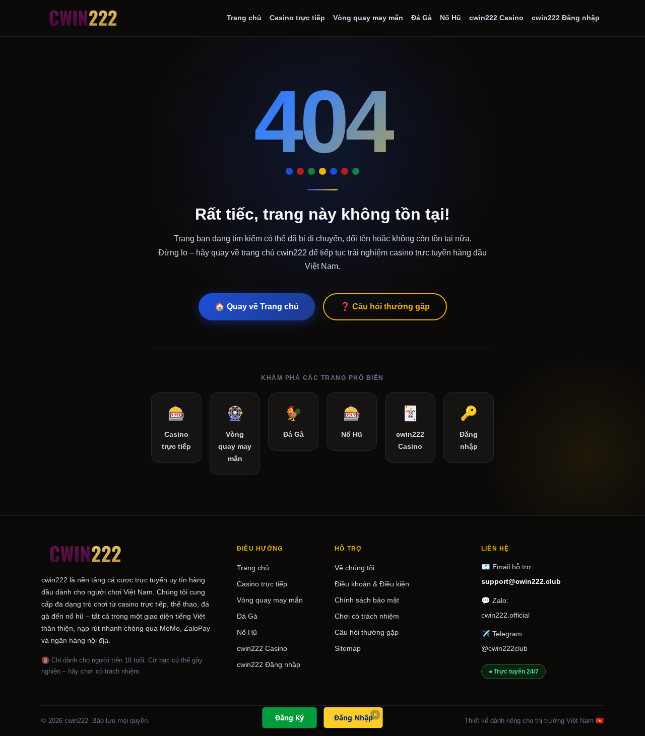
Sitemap (348, 648)
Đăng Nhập (353, 717)
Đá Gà (421, 18)
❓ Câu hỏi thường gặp (385, 306)
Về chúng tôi (354, 568)
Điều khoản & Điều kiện (372, 584)
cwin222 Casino (496, 18)
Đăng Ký (289, 717)
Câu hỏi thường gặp (367, 632)
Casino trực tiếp (297, 18)
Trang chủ (244, 18)
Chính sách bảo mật (367, 600)
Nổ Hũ (450, 18)
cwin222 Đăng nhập (566, 18)
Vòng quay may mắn (368, 18)
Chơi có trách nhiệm (367, 616)
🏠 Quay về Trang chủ (257, 306)
